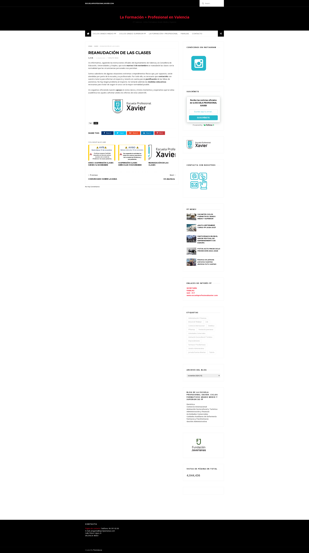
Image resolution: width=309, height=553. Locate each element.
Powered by (197, 125)
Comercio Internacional (196, 326)
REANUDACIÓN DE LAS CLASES (158, 164)
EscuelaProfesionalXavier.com (99, 3)
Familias (185, 34)
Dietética (211, 326)
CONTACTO (197, 34)
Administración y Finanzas (197, 318)
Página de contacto (93, 528)
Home (90, 46)
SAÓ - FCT (191, 293)
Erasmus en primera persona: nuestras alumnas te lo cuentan (206, 262)
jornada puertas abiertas (197, 352)
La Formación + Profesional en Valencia (154, 17)
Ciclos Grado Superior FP (132, 34)
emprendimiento (194, 341)
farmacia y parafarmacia (196, 345)
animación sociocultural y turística (200, 337)
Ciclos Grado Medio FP (104, 34)
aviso (96, 46)
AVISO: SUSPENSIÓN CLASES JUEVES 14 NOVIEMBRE (100, 164)
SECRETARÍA (192, 288)
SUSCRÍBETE (203, 118)
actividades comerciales (196, 333)
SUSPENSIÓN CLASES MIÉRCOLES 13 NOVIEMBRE (129, 164)
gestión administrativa (196, 348)
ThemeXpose (97, 550)
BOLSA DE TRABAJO (195, 322)
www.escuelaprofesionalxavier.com (202, 295)
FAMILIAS (190, 290)
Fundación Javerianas (206, 329)
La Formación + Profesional (163, 34)
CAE (206, 322)
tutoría (211, 352)
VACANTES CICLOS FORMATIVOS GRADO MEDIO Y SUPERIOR (206, 216)
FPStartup (191, 329)
